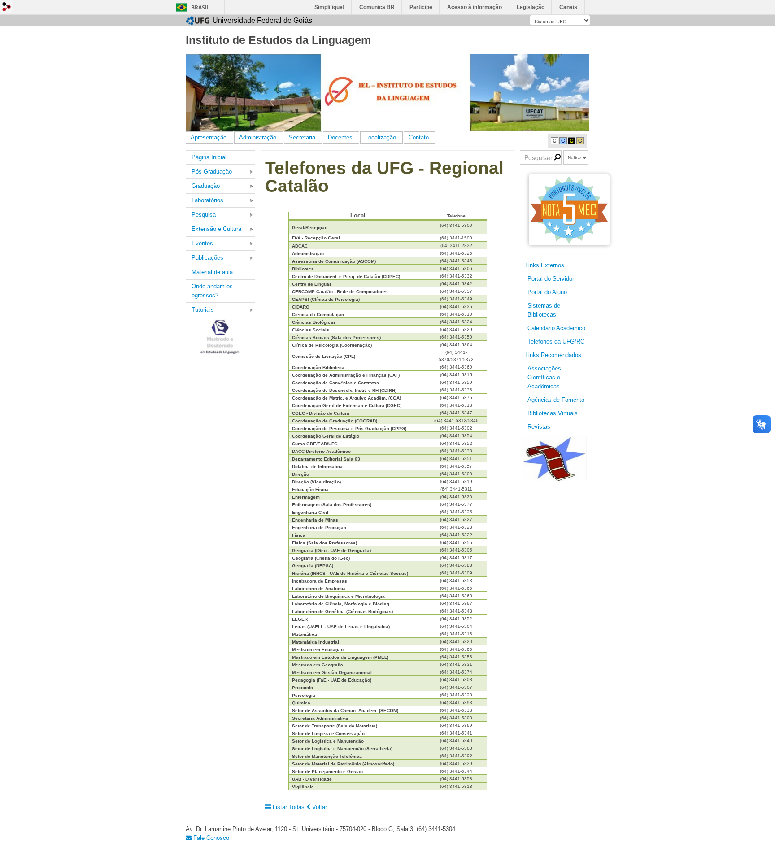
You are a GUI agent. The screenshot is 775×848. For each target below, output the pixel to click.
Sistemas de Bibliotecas (543, 310)
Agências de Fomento (555, 399)
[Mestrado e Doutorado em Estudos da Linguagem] (221, 337)
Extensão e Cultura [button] (216, 229)
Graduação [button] (206, 186)
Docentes (340, 137)
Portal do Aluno (547, 292)
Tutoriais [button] (203, 309)
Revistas (538, 426)
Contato (419, 137)
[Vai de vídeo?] (555, 457)
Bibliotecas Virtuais (552, 413)
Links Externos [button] (544, 265)
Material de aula (212, 272)
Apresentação (208, 137)
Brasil (200, 7)
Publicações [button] (207, 257)
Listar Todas (288, 807)
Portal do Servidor (550, 278)
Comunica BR (377, 7)
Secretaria (302, 137)
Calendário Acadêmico (556, 328)
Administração (257, 137)
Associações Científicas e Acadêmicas (544, 377)
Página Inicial (209, 157)
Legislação (530, 7)
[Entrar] (6, 6)
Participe (420, 7)
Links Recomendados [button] (553, 355)
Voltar (318, 807)
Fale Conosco (210, 838)
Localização (380, 137)
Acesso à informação (474, 7)
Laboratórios (207, 200)
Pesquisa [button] (204, 214)
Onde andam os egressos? (212, 291)
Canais (568, 7)
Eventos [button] (202, 243)
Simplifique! (329, 7)
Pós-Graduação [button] (212, 171)
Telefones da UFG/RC (555, 341)
